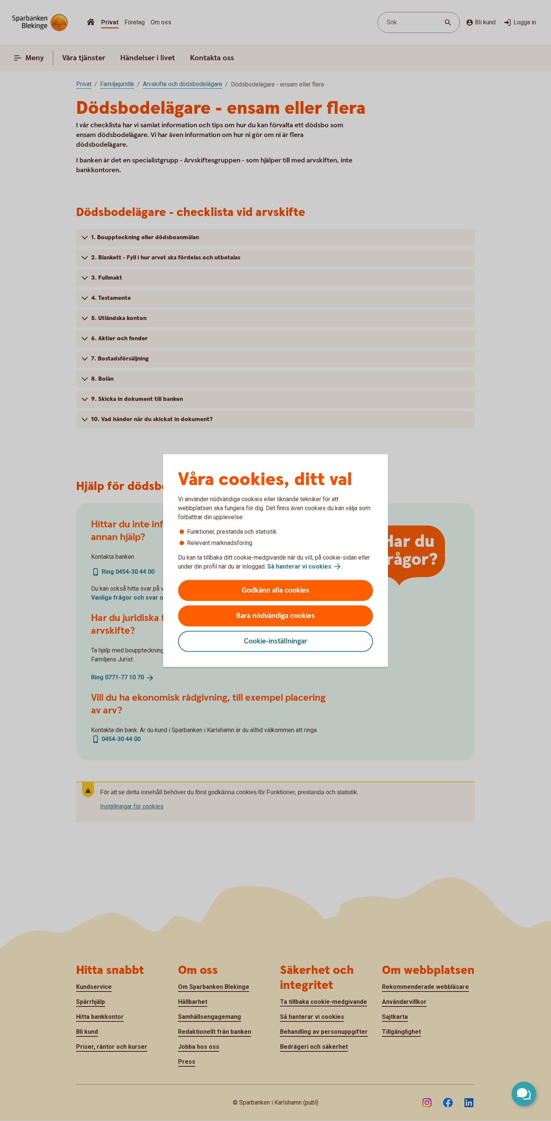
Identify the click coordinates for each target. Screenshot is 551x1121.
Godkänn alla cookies (275, 590)
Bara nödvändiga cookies (275, 616)
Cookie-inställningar (275, 641)
